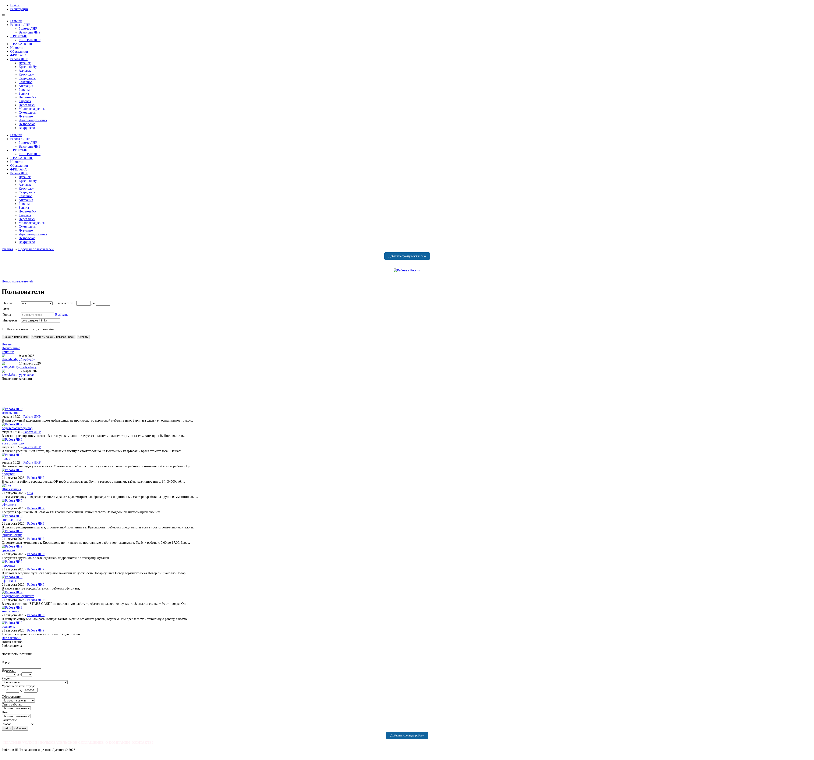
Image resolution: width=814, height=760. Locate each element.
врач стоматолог (13, 443)
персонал (8, 565)
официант (9, 504)
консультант (10, 611)
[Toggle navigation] (3, 15)
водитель (8, 626)
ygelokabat (26, 375)
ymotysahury (27, 367)
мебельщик (10, 413)
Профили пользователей (36, 249)
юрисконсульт (12, 535)
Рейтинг (8, 352)
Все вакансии (11, 638)
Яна (30, 493)
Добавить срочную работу (407, 735)
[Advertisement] (129, 394)
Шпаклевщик (11, 489)
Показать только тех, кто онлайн (30, 329)
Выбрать (61, 314)
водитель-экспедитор (17, 428)
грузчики (8, 550)
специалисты (11, 519)
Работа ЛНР (32, 416)
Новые (6, 344)
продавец (8, 474)
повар (6, 458)
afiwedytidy (27, 359)
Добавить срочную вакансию (407, 256)
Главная (7, 249)
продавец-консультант (18, 596)
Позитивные (11, 348)
